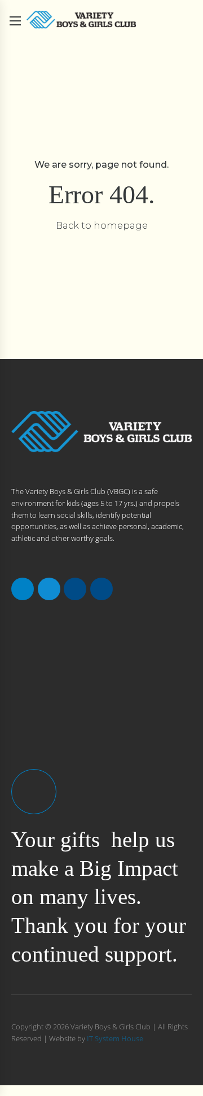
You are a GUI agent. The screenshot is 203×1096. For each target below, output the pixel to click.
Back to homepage (102, 225)
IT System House (115, 1038)
